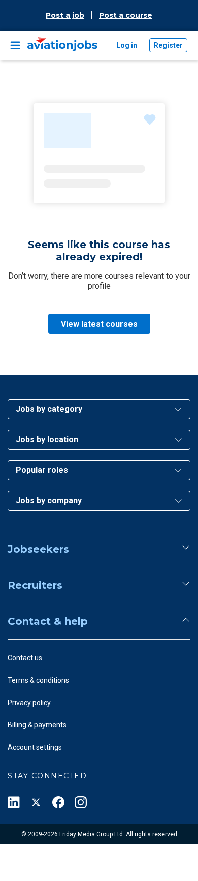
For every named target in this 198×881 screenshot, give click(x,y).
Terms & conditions (38, 680)
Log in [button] (126, 45)
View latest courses (99, 324)
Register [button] (168, 45)
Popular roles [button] (42, 470)
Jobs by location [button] (47, 439)
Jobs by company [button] (49, 500)
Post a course (125, 15)
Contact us (25, 658)
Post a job (65, 15)
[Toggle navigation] (15, 45)
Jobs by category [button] (49, 409)
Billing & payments (37, 725)
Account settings (35, 747)
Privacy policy (29, 702)
